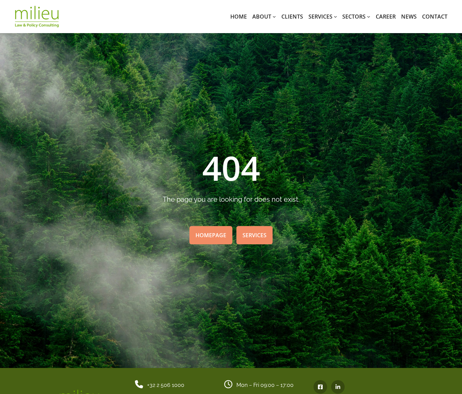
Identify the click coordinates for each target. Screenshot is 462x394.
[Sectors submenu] (368, 16)
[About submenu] (274, 16)
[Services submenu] (335, 16)
